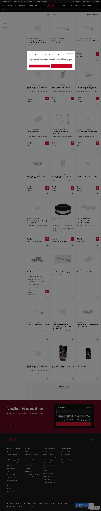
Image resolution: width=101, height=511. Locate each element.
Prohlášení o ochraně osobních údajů (54, 62)
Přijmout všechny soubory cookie (61, 65)
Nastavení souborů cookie (39, 65)
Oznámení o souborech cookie (42, 62)
